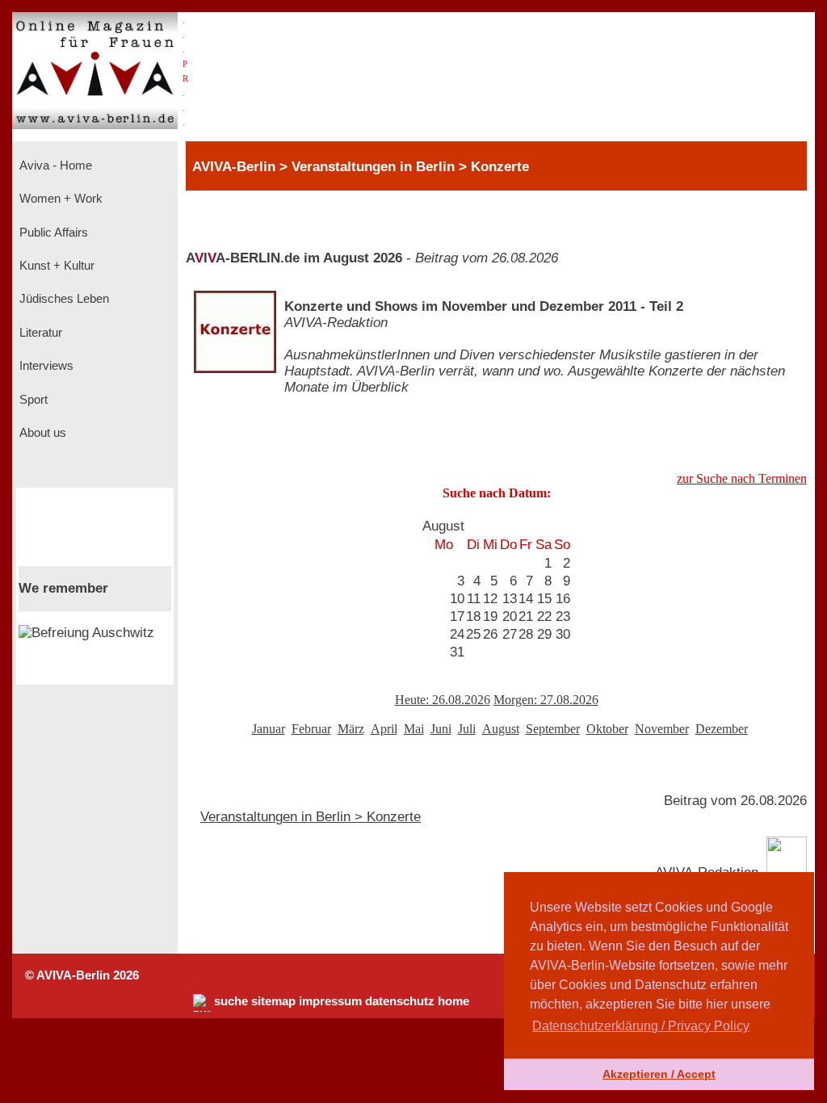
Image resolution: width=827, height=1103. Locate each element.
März (351, 729)
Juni (440, 729)
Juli (467, 729)
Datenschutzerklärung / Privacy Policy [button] (640, 1026)
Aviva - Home (54, 165)
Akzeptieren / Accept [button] (659, 1073)
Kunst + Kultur (55, 265)
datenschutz (399, 1001)
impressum (330, 1001)
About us (41, 432)
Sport (32, 399)
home (453, 1001)
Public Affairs (52, 232)
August (500, 729)
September (553, 729)
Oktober (607, 729)
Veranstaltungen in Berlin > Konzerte (310, 816)
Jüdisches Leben (62, 298)
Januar (268, 729)
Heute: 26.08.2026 (442, 700)
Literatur (39, 332)
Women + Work (59, 198)
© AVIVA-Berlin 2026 (82, 975)
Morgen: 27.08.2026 (545, 700)
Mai (414, 729)
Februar (311, 729)
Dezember (721, 729)
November (662, 729)
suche (231, 1001)
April (384, 729)
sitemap (273, 1001)
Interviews (44, 365)
